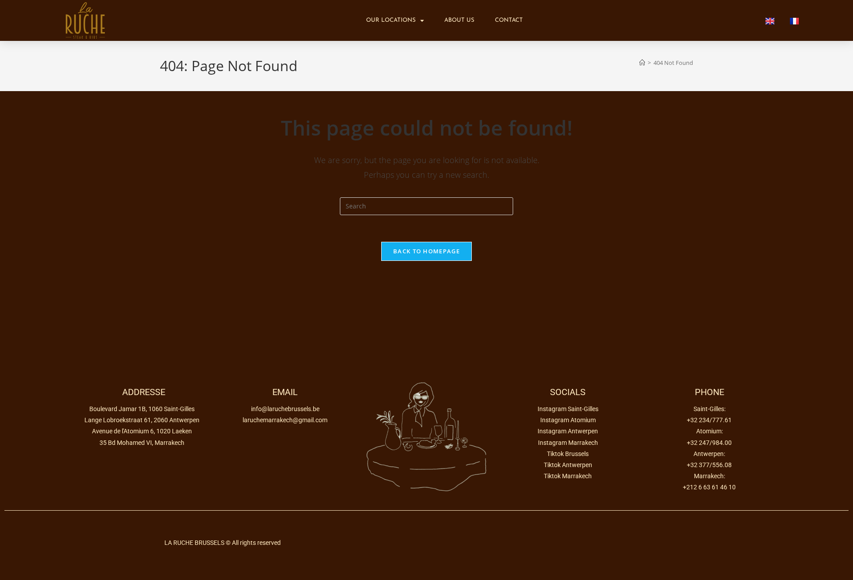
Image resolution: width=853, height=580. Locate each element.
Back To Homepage (426, 251)
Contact (509, 20)
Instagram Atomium (568, 420)
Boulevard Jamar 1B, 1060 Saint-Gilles (142, 408)
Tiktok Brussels (568, 453)
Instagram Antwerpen (568, 431)
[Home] (642, 63)
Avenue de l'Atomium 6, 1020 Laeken (142, 431)
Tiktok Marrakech (568, 476)
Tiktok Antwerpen (568, 464)
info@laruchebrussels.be (285, 408)
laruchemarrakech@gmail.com (285, 420)
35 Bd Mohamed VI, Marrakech (142, 442)
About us (459, 20)
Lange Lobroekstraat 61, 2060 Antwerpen (141, 420)
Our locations (391, 20)
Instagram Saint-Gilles (568, 408)
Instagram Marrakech (568, 442)
